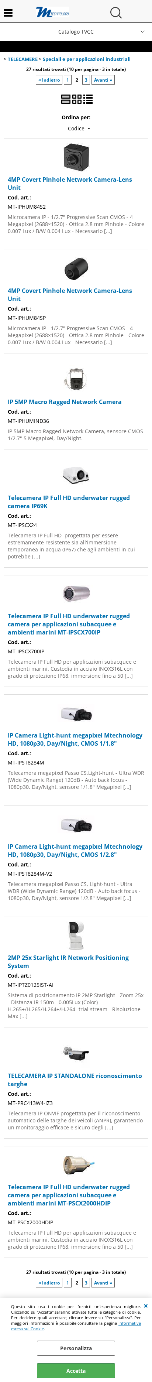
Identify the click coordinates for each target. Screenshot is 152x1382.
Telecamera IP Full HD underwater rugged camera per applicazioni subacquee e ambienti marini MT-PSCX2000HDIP (69, 1195)
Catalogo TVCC (76, 31)
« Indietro (49, 80)
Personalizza (76, 1348)
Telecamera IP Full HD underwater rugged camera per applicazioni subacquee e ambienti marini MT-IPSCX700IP (69, 624)
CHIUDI (146, 1305)
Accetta (76, 1370)
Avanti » (103, 80)
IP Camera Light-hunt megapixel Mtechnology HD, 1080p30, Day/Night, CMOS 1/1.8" (75, 739)
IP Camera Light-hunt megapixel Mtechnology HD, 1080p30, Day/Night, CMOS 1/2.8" (75, 850)
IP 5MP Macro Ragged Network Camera (65, 402)
